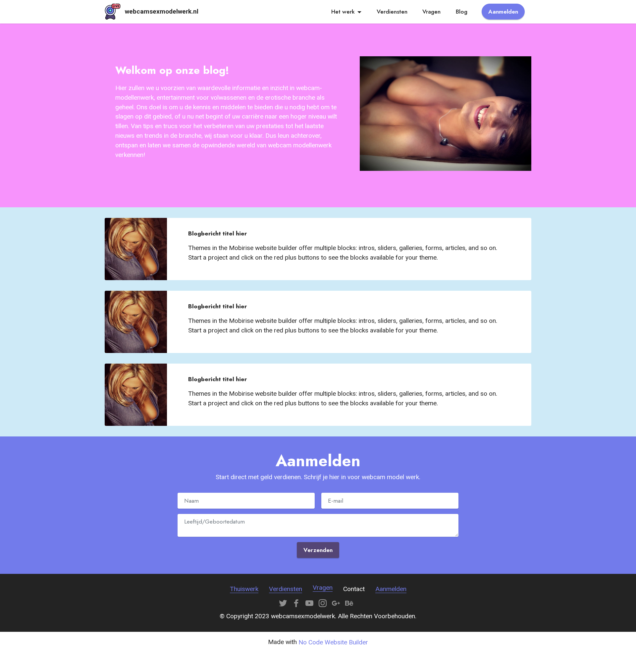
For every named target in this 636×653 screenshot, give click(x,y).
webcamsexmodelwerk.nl (161, 11)
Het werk (343, 11)
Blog (461, 11)
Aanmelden (503, 11)
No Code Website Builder (333, 642)
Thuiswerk (244, 589)
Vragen (431, 11)
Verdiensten (392, 11)
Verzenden (318, 550)
